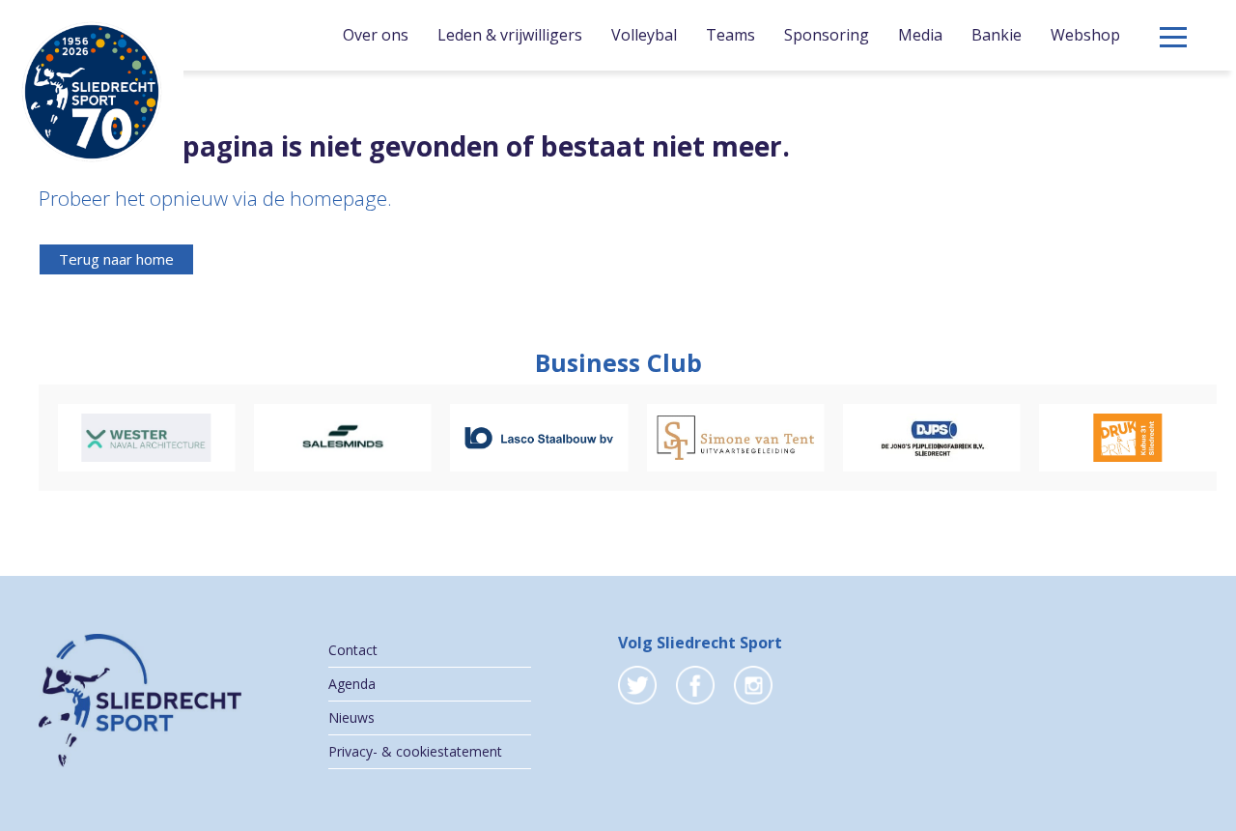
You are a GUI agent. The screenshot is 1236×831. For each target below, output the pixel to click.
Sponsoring (826, 34)
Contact (353, 650)
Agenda (352, 683)
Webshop (1085, 34)
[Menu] (1173, 37)
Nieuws (351, 717)
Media (920, 34)
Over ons (375, 34)
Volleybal (644, 34)
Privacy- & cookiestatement (415, 751)
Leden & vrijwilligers (509, 34)
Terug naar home (116, 259)
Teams (730, 34)
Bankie (996, 34)
